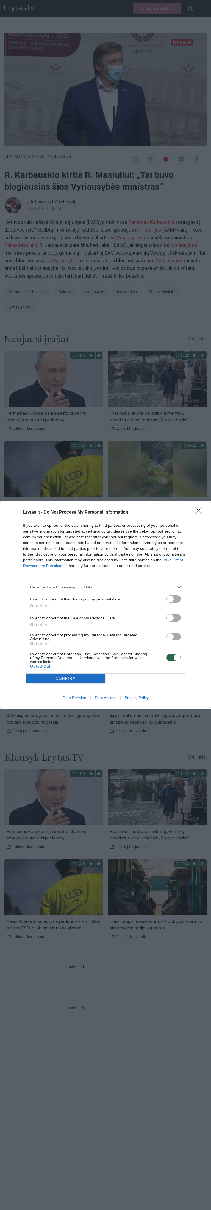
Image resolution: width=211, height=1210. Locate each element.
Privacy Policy (137, 698)
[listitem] (105, 587)
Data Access (105, 698)
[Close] (200, 512)
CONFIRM (66, 678)
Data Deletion (74, 698)
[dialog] (105, 605)
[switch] (173, 599)
